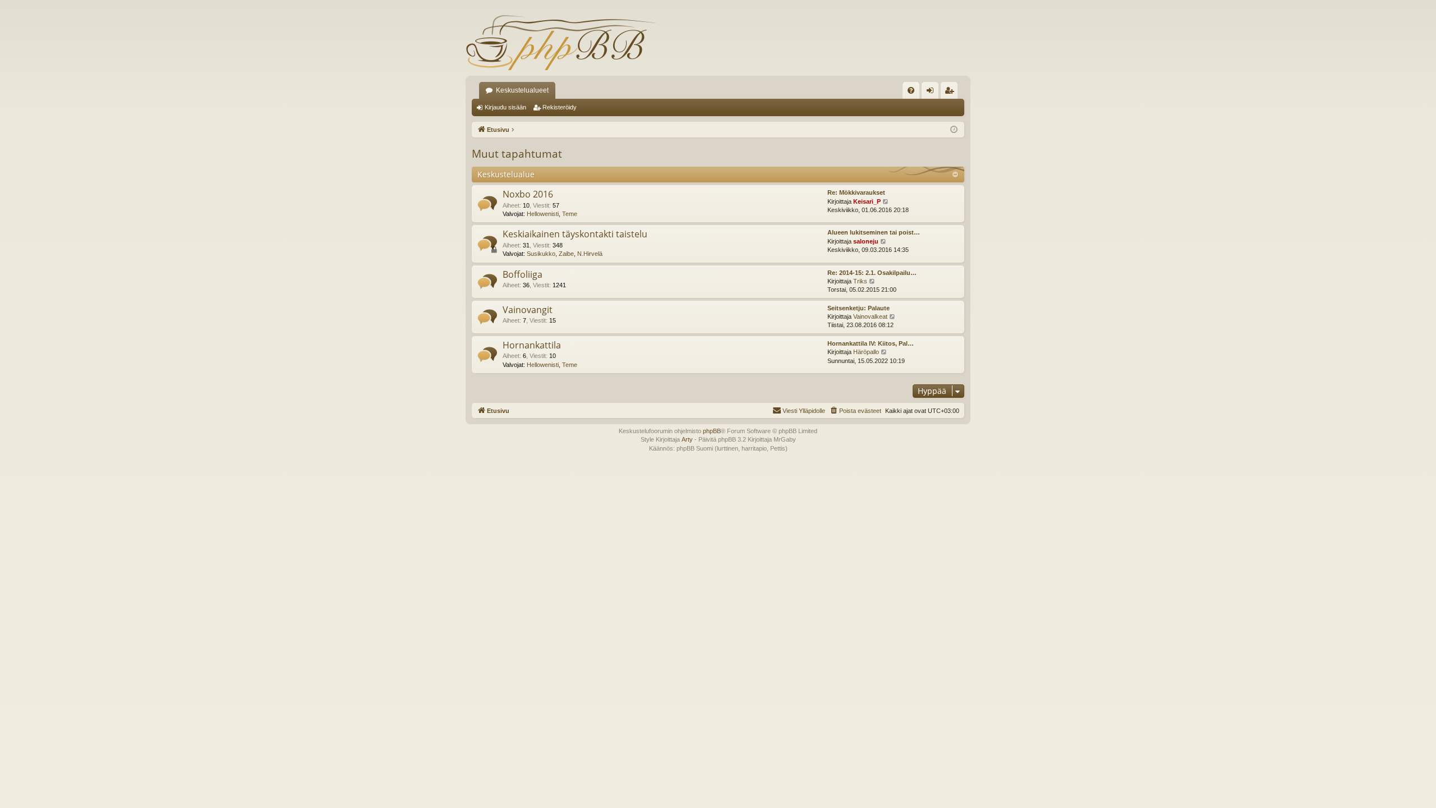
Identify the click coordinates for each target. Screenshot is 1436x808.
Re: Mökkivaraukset (856, 192)
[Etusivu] (561, 42)
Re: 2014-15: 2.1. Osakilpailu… (872, 272)
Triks (860, 281)
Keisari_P (867, 201)
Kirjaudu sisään (505, 107)
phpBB (712, 431)
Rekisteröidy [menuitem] (952, 92)
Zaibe (566, 253)
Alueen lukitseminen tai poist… (873, 232)
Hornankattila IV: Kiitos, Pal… (870, 343)
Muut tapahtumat (517, 153)
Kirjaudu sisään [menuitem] (932, 92)
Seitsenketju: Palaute (858, 308)
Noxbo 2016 (528, 194)
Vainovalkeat (870, 316)
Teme (569, 213)
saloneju (865, 241)
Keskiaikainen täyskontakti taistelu (575, 234)
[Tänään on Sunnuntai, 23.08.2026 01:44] (954, 129)
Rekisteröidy (559, 107)
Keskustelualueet (522, 90)
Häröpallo (866, 351)
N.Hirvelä (589, 253)
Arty (687, 439)
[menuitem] (911, 90)
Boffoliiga (522, 274)
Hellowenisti (543, 213)
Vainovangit (528, 310)
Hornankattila (532, 345)
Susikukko (541, 253)
